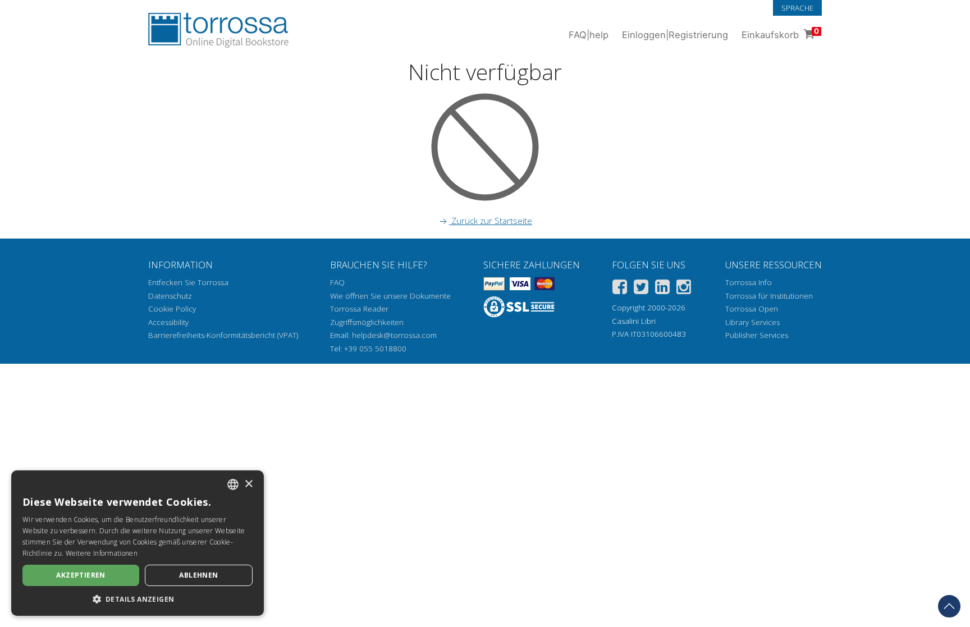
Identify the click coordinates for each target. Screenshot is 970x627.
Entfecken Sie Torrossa (188, 282)
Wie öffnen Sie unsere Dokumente (390, 296)
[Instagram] (683, 288)
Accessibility (168, 322)
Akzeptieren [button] (80, 575)
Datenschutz (170, 296)
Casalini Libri (634, 321)
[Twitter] (641, 288)
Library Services (752, 322)
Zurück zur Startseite (490, 220)
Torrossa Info (748, 282)
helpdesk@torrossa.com (394, 335)
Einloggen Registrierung (675, 34)
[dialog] (137, 543)
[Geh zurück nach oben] (949, 606)
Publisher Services (756, 335)
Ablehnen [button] (198, 575)
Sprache (797, 8)
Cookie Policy (172, 309)
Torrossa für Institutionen (769, 296)
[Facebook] (619, 288)
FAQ (337, 282)
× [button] (248, 484)
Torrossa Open (751, 309)
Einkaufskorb (780, 33)
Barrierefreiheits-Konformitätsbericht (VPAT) (223, 335)
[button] (137, 599)
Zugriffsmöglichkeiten (367, 322)
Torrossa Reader (359, 309)
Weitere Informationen (102, 553)
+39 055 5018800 (375, 349)
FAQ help (588, 34)
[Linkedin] (662, 288)
